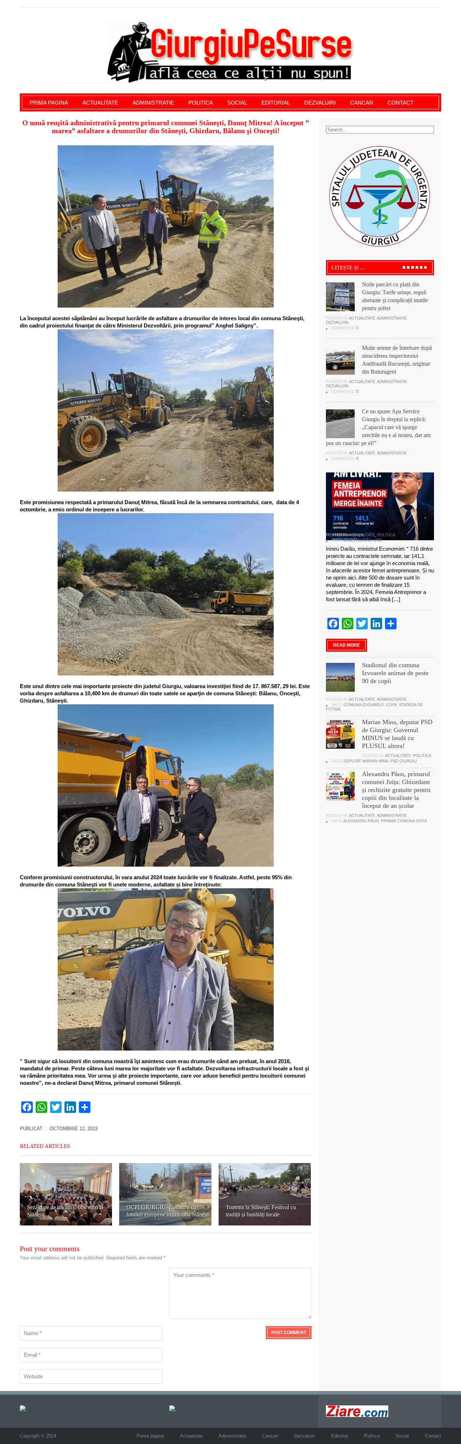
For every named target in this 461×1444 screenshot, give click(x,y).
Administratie (153, 103)
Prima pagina (49, 103)
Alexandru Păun (361, 821)
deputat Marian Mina (366, 761)
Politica (200, 103)
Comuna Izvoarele (364, 705)
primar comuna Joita (404, 821)
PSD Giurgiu (403, 761)
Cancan (361, 103)
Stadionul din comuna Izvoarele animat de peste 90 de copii (395, 672)
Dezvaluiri (320, 103)
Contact (400, 103)
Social (237, 103)
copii (391, 705)
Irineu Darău (358, 540)
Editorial (275, 103)
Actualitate (100, 103)
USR (378, 540)
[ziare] (177, 1408)
